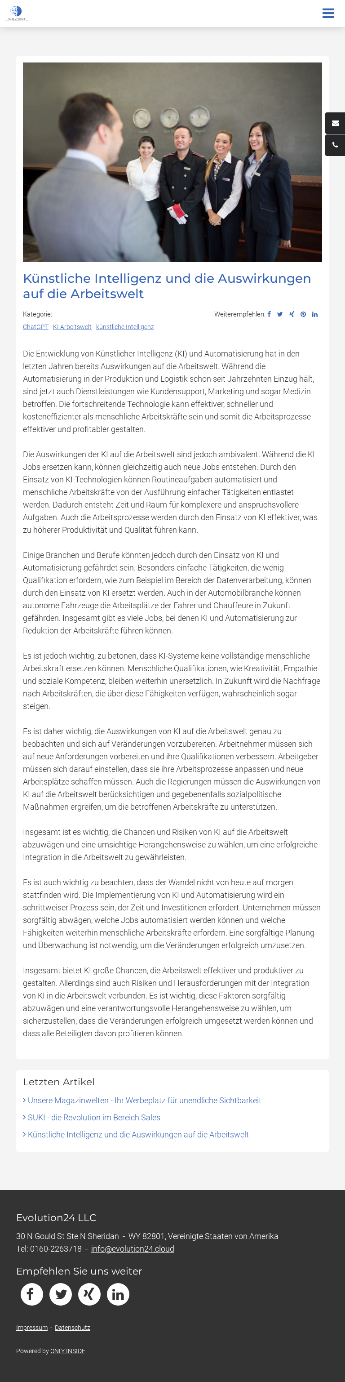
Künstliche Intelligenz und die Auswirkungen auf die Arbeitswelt (138, 1134)
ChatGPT (36, 326)
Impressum (32, 1327)
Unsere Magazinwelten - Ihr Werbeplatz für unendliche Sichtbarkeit (144, 1100)
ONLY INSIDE (67, 1351)
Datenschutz (72, 1327)
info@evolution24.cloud (132, 1248)
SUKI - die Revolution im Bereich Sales (94, 1117)
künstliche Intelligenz (125, 326)
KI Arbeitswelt (72, 326)
